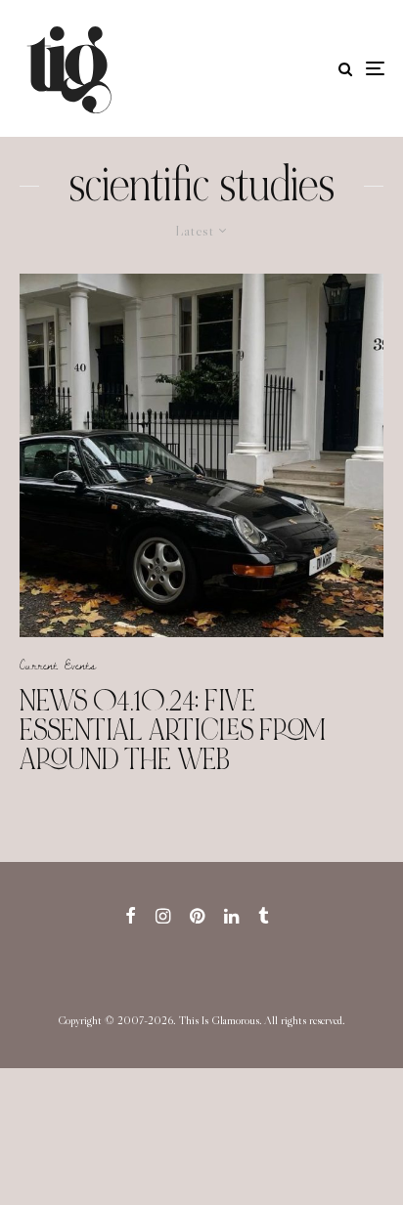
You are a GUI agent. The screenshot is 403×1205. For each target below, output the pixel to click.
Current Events (58, 664)
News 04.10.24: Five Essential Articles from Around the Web (173, 730)
